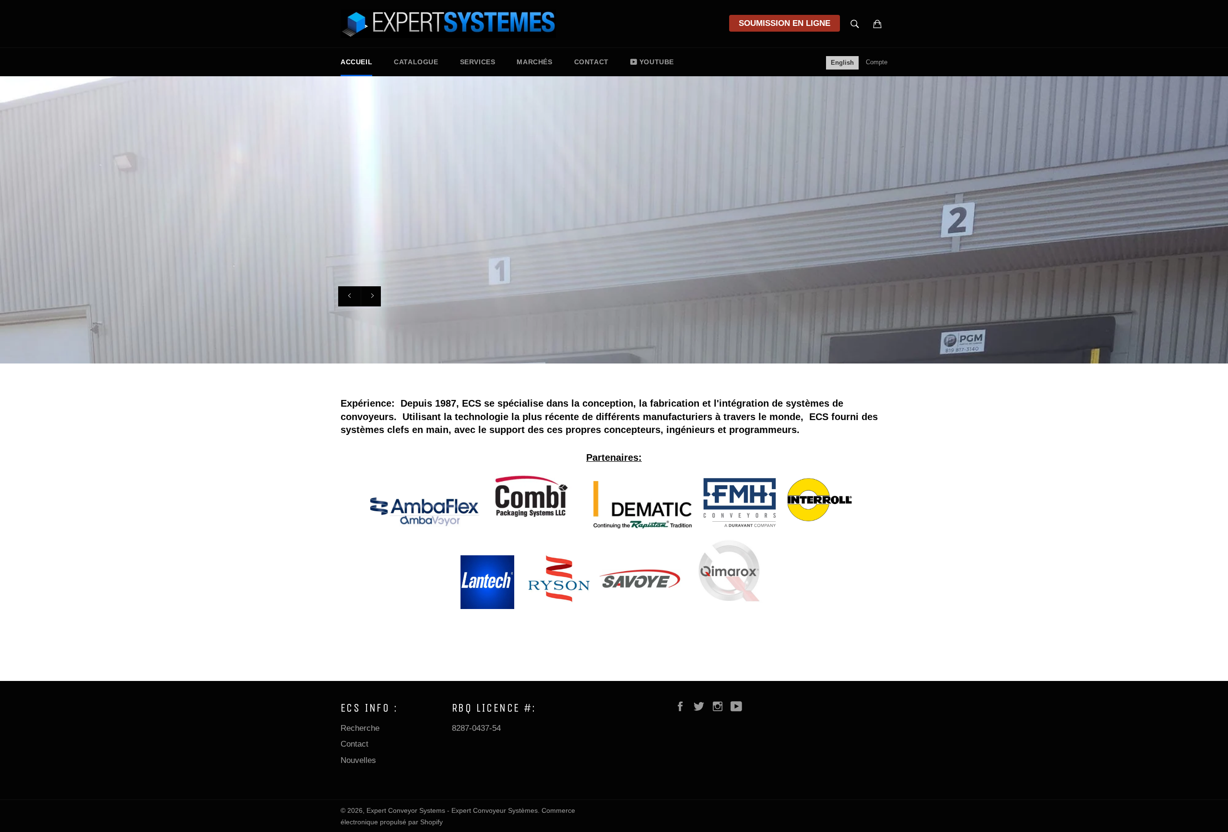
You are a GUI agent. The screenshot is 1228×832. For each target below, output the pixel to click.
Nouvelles (358, 760)
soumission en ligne (784, 23)
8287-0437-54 (476, 728)
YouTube (656, 62)
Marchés (534, 62)
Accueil (356, 62)
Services (478, 62)
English (842, 62)
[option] (614, 219)
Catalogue (416, 62)
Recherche (360, 728)
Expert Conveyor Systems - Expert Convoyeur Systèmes (452, 810)
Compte (876, 62)
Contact (591, 62)
